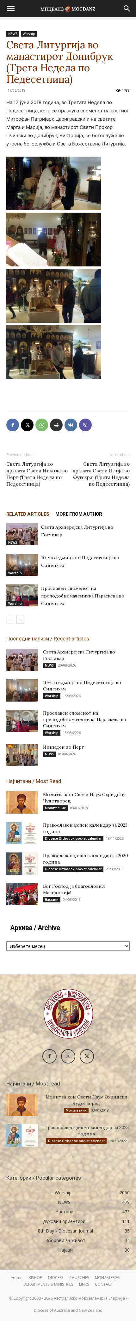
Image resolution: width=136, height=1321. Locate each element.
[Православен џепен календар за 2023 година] (22, 833)
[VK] (71, 425)
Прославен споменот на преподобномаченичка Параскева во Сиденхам (82, 595)
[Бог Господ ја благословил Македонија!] (22, 894)
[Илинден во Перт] (22, 755)
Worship (29, 34)
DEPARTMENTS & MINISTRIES (48, 1284)
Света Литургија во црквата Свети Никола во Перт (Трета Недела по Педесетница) (37, 474)
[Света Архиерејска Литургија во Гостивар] (22, 534)
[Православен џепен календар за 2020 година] (22, 863)
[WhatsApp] (41, 425)
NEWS (12, 34)
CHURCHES (79, 1277)
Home (16, 1277)
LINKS (84, 1284)
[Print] (56, 425)
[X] (27, 425)
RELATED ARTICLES (27, 514)
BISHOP (35, 1277)
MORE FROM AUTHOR (78, 514)
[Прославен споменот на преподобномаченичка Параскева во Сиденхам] (22, 595)
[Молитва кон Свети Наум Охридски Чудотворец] (22, 802)
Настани (52, 899)
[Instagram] (68, 1056)
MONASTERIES (107, 1277)
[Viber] (85, 425)
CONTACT (104, 1284)
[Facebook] (12, 425)
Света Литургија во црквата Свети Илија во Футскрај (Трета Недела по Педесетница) (101, 474)
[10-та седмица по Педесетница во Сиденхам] (22, 565)
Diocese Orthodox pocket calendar (73, 838)
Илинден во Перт (63, 747)
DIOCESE (55, 1277)
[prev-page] (10, 620)
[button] (11, 8)
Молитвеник (55, 808)
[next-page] (20, 620)
